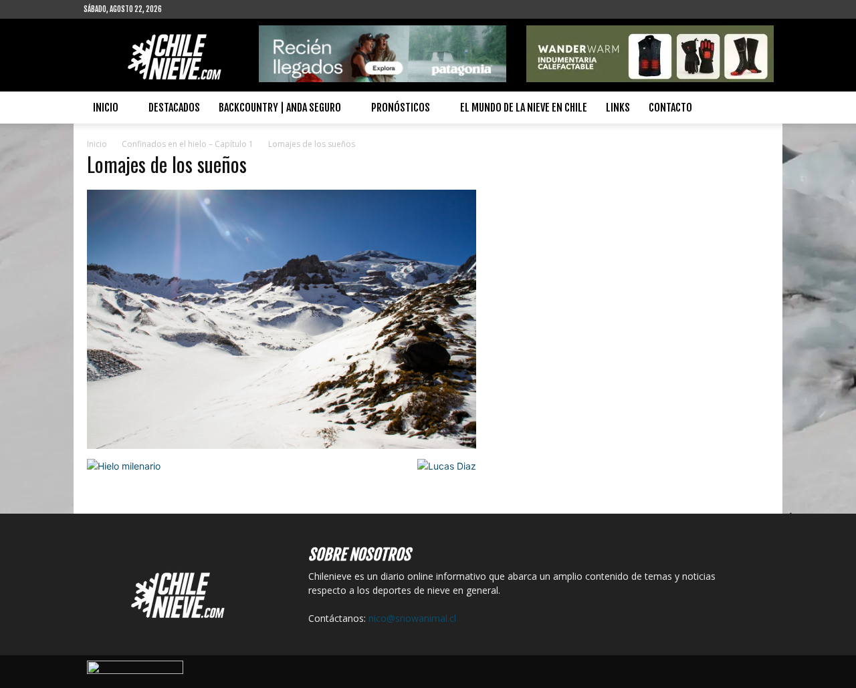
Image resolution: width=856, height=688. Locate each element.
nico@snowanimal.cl (412, 618)
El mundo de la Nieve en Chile (523, 107)
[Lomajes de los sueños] (281, 445)
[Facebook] (193, 9)
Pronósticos (400, 107)
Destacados (174, 107)
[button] (756, 108)
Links (618, 107)
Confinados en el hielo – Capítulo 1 (187, 144)
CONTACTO (670, 107)
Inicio (105, 107)
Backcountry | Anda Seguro (280, 107)
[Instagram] (215, 9)
